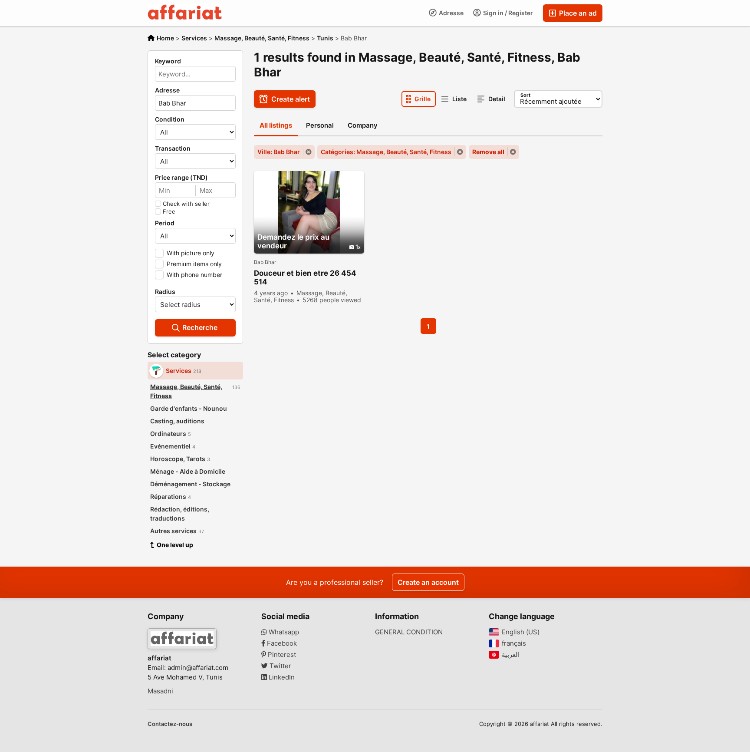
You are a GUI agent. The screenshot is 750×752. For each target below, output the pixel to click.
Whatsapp (283, 632)
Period (164, 223)
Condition (169, 119)
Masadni (160, 691)
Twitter (279, 666)
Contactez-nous (170, 723)
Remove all (488, 151)
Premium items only (194, 263)
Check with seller (186, 204)
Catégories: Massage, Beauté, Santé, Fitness (386, 151)
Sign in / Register (507, 12)
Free (169, 211)
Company (363, 125)
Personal (320, 125)
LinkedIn (281, 677)
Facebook (281, 643)
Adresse (451, 12)
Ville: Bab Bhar (278, 151)
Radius (165, 291)
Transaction (173, 148)
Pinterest (281, 655)
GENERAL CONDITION (409, 632)
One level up (175, 544)
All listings (276, 125)
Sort (525, 95)
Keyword (168, 61)
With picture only (190, 253)
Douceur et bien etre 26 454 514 (305, 277)
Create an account (428, 582)
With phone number (194, 274)
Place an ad (577, 13)
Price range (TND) (181, 177)
